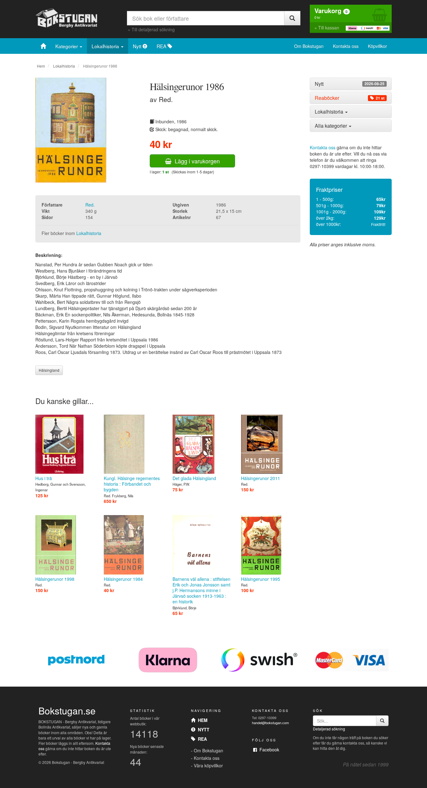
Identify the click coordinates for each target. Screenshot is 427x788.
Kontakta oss (346, 46)
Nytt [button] (349, 84)
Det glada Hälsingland (194, 478)
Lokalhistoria (106, 46)
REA (162, 46)
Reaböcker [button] (349, 98)
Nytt (138, 46)
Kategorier (67, 46)
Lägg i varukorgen (196, 161)
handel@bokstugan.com (270, 722)
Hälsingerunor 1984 (123, 579)
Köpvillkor (377, 46)
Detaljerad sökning (329, 728)
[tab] (351, 84)
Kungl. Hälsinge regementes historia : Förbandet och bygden (132, 484)
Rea (201, 739)
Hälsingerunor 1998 (54, 579)
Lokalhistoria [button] (329, 111)
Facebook (268, 749)
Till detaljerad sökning (153, 29)
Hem (41, 66)
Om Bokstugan (309, 46)
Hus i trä (43, 478)
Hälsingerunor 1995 (260, 579)
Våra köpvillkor (208, 765)
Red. (90, 205)
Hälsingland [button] (49, 370)
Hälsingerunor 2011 (260, 478)
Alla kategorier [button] (331, 125)
